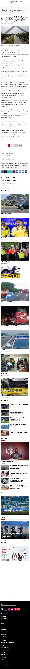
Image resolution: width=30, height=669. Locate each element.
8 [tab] (20, 540)
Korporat (3, 657)
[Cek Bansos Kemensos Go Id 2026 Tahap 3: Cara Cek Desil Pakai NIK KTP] (5, 433)
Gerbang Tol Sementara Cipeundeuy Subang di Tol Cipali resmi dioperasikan (18, 487)
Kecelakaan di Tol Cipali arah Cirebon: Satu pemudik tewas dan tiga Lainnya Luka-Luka (13, 11)
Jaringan (3, 640)
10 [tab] (24, 540)
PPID (2, 659)
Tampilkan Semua (18, 145)
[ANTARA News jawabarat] (16, 1)
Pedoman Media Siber (7, 650)
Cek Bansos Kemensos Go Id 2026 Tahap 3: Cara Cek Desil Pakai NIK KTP (19, 432)
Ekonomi (3, 629)
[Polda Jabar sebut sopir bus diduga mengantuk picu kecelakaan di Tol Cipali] (15, 315)
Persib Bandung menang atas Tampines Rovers (12, 511)
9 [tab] (22, 540)
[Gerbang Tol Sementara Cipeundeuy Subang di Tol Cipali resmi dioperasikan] (5, 487)
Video (3, 517)
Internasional (4, 631)
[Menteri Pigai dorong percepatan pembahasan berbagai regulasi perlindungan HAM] (5, 467)
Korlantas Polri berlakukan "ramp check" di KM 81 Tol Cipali (15, 236)
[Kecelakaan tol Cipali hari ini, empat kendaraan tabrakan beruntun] (15, 291)
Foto (2, 493)
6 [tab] (16, 540)
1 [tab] (11, 516)
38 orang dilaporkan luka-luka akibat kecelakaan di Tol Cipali (15, 372)
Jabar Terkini (12, 9)
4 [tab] (17, 516)
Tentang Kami (5, 647)
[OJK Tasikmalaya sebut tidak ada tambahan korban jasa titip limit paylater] (5, 474)
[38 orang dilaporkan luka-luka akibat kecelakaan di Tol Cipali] (15, 363)
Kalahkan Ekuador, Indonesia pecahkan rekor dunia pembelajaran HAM (12, 534)
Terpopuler (4, 400)
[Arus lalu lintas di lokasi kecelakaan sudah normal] (15, 339)
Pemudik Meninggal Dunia (9, 180)
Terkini (3, 613)
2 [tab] (13, 516)
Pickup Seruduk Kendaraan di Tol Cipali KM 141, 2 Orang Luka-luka (14, 260)
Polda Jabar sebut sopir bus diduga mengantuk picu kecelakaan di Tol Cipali (14, 324)
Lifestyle (3, 636)
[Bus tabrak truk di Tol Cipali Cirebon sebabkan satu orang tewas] (15, 203)
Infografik (4, 542)
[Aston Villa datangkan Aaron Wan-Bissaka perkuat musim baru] (15, 451)
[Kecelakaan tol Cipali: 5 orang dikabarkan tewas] (14, 386)
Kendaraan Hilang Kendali (9, 186)
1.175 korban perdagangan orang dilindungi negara (13, 592)
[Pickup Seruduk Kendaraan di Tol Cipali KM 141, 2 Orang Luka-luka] (15, 251)
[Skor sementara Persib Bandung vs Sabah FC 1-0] (5, 426)
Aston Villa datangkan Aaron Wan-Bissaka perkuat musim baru (13, 460)
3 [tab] (15, 516)
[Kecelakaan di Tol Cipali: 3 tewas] (10, 272)
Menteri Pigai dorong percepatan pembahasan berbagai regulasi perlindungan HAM (19, 467)
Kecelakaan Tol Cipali (10, 177)
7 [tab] (18, 540)
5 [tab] (19, 516)
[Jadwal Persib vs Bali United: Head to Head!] (5, 406)
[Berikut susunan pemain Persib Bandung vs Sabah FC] (5, 419)
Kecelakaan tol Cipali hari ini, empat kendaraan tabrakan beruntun (14, 301)
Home (5, 9)
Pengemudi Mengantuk (8, 183)
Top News (4, 438)
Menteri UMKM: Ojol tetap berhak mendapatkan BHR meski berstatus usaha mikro (19, 480)
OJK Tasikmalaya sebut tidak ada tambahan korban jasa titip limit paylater (18, 473)
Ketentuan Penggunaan (7, 642)
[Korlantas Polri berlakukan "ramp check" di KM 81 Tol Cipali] (15, 227)
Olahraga (3, 634)
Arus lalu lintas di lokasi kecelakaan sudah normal (13, 348)
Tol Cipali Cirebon (23, 186)
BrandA (3, 652)
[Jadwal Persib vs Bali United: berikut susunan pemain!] (5, 413)
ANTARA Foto (4, 654)
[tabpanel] (15, 505)
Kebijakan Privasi (5, 645)
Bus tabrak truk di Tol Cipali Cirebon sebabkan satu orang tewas (14, 212)
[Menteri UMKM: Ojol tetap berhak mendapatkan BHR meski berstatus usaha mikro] (5, 480)
